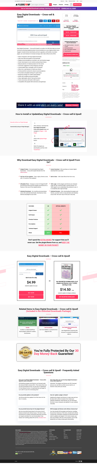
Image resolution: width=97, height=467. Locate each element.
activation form (42, 417)
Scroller (27, 327)
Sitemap (78, 439)
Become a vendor (52, 439)
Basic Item (73, 84)
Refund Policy (79, 434)
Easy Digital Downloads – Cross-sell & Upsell (35, 20)
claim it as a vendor (69, 76)
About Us (62, 1)
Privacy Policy (79, 433)
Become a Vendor (72, 1)
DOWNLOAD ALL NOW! (68, 8)
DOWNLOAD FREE (77, 4)
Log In (81, 1)
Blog (66, 1)
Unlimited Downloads (53, 436)
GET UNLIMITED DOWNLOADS (71, 54)
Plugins (72, 86)
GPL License (79, 436)
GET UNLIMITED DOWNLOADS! (67, 297)
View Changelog (28, 1)
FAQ (77, 1)
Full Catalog (51, 434)
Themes (50, 433)
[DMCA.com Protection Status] (18, 453)
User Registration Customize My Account (69, 328)
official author (23, 172)
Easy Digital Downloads (78, 21)
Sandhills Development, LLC (74, 87)
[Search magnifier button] (50, 4)
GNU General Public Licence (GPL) (24, 432)
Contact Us (66, 436)
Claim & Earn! (74, 73)
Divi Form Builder (48, 327)
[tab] (20, 122)
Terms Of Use (79, 431)
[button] (41, 21)
